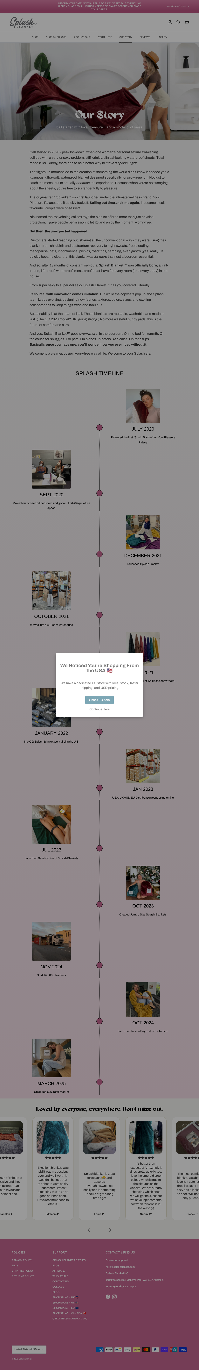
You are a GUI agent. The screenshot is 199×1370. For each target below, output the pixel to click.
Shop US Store (99, 700)
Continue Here (99, 709)
